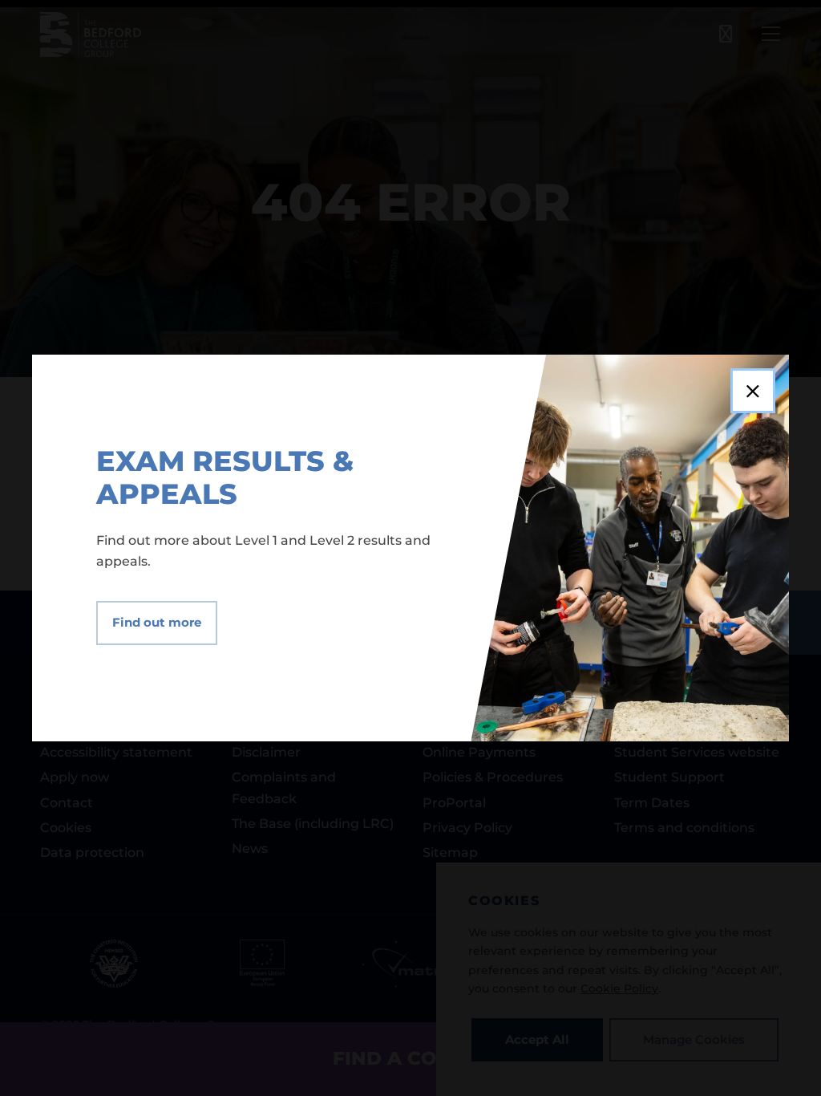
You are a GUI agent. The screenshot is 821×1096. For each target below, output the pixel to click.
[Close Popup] (753, 391)
